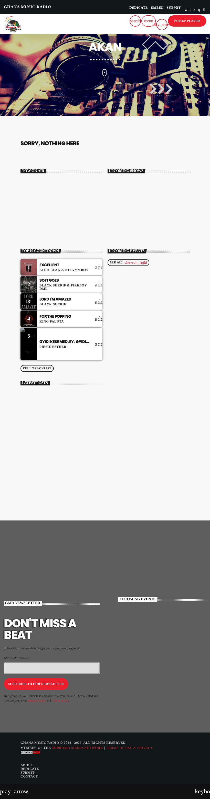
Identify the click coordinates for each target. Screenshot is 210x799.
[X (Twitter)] (186, 10)
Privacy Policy (37, 701)
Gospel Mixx (137, 182)
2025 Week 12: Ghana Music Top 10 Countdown (69, 421)
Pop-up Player (187, 21)
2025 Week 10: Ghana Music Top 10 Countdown (69, 464)
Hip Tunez (135, 204)
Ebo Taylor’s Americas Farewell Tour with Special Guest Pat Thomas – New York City (172, 622)
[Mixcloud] (194, 10)
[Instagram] (199, 10)
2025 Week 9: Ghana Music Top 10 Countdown (69, 485)
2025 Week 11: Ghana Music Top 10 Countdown (69, 442)
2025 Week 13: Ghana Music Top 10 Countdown (69, 399)
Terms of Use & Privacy (129, 748)
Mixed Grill (137, 225)
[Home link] (13, 24)
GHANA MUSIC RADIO (27, 7)
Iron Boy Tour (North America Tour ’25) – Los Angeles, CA (170, 644)
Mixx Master (40, 215)
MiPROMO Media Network (77, 748)
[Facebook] (204, 10)
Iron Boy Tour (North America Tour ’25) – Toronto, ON (170, 665)
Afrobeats (36, 205)
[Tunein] (190, 10)
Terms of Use (60, 701)
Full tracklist (37, 368)
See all (128, 262)
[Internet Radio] (30, 758)
